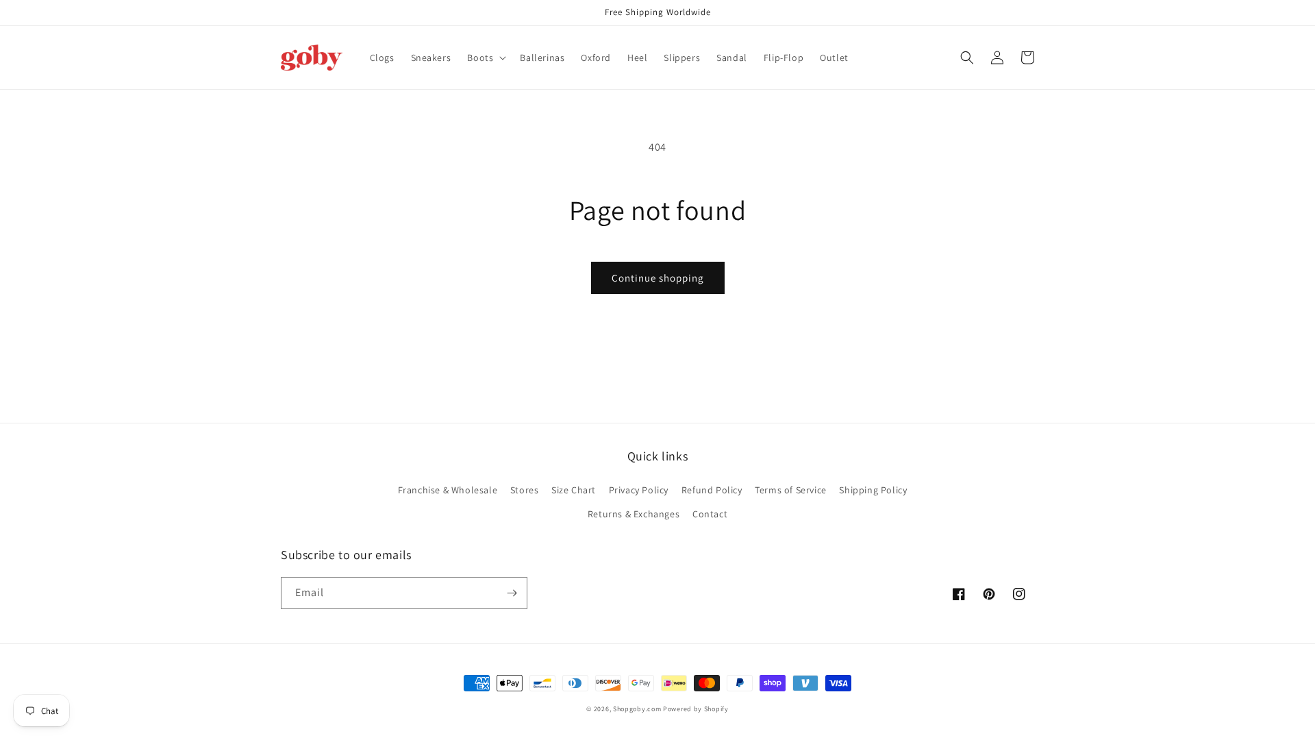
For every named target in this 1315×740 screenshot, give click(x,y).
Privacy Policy (638, 490)
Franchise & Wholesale (448, 490)
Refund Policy (711, 490)
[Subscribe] (512, 593)
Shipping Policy (873, 490)
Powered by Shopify (696, 708)
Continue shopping (658, 277)
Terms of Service (791, 490)
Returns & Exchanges (633, 514)
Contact (709, 514)
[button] (485, 57)
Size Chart (573, 490)
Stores (524, 490)
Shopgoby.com (637, 708)
